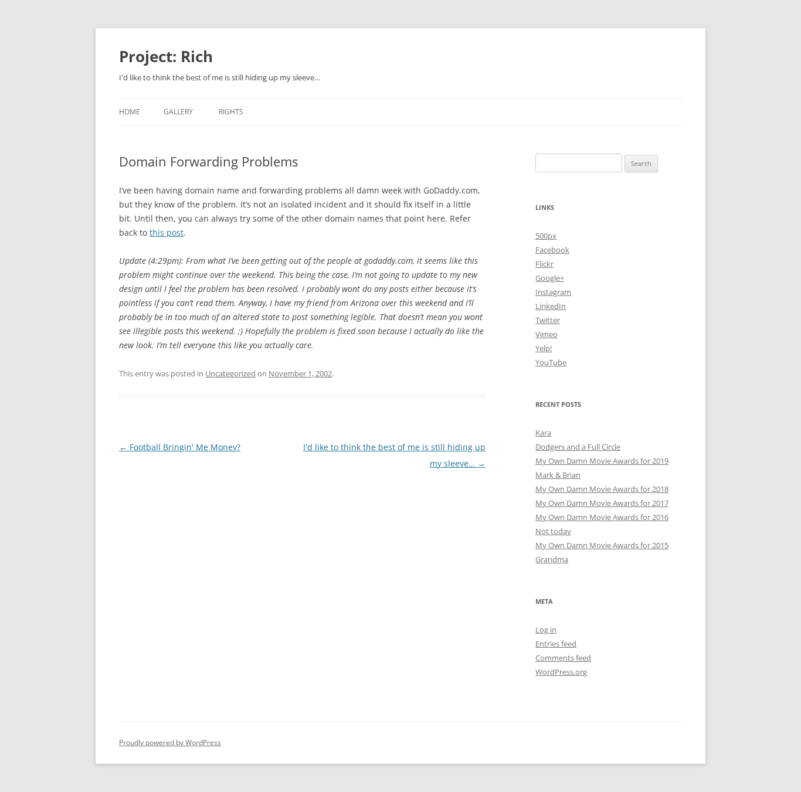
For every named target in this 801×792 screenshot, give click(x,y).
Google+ (549, 278)
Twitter (547, 320)
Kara (543, 432)
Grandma (551, 559)
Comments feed (563, 657)
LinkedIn (550, 306)
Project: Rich (166, 56)
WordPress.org (561, 672)
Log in (545, 629)
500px (545, 235)
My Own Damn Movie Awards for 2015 (601, 545)
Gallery (178, 112)
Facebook (552, 249)
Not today (553, 531)
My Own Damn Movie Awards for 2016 (601, 517)
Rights (231, 112)
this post (167, 232)
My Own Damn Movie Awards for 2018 (601, 489)
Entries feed (555, 643)
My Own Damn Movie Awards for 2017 (601, 503)
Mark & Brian (558, 475)
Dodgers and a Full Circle (577, 446)
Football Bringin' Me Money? (179, 447)
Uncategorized (230, 373)
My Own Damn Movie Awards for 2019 (601, 461)
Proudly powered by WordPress (170, 742)
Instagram (553, 292)
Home (129, 112)
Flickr (544, 264)
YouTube (550, 362)
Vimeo (546, 334)
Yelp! (543, 348)
